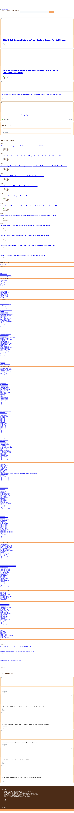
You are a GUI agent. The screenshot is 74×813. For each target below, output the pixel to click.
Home (3, 8)
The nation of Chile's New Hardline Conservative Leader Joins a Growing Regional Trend (18, 791)
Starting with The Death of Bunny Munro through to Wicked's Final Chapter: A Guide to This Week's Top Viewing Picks (17, 651)
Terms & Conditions (8, 809)
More (13, 10)
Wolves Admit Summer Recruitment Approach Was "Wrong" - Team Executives (20, 131)
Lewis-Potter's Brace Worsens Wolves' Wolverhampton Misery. (19, 186)
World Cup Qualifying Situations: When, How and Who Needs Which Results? (17, 795)
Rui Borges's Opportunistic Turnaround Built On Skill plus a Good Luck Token (17, 796)
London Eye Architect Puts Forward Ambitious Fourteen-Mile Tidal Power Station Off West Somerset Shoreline (23, 689)
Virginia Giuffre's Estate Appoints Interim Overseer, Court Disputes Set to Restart (24, 235)
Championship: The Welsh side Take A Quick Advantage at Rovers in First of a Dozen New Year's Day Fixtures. (33, 166)
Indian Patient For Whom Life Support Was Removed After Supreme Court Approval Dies (19, 742)
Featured (8, 10)
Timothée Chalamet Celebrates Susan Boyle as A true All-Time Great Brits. (22, 255)
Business (13, 8)
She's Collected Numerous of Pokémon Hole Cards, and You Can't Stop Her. (44, 3)
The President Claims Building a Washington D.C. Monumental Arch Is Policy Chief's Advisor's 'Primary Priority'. (16, 646)
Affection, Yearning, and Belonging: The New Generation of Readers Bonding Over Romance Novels (21, 777)
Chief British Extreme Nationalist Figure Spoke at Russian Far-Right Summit (35, 40)
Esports (18, 8)
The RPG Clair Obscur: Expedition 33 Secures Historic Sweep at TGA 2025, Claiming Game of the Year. (21, 794)
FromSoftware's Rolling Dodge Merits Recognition (20, 3)
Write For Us (2, 809)
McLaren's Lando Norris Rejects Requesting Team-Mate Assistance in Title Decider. (25, 225)
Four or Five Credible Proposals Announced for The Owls (17, 195)
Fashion (3, 10)
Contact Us (17, 10)
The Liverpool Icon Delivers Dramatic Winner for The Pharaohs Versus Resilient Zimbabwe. (28, 245)
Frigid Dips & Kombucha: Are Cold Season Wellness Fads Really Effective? (10, 660)
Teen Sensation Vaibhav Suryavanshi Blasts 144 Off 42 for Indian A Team (22, 176)
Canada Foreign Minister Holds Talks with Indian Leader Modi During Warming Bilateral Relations (30, 205)
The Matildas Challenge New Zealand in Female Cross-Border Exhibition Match (24, 146)
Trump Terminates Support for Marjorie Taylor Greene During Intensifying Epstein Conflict (28, 215)
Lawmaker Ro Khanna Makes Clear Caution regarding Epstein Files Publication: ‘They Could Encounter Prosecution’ (30, 115)
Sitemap (12, 809)
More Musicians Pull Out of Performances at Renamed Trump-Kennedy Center (17, 792)
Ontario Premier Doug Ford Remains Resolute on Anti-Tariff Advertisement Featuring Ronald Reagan (20, 793)
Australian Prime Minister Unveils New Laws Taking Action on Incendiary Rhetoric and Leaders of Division (32, 156)
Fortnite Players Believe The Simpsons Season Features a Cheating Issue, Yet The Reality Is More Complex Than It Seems (31, 94)
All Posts (7, 8)
